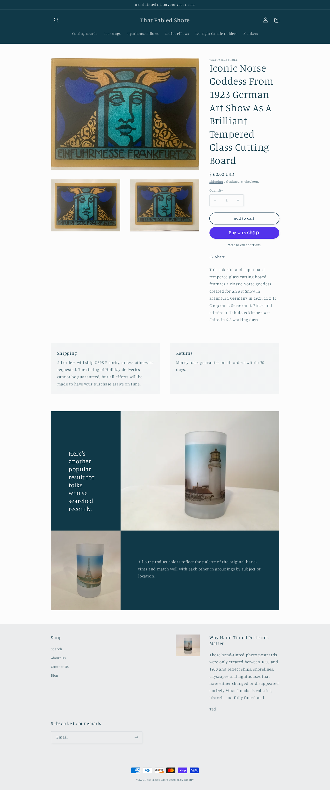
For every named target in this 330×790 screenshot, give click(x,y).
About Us (58, 658)
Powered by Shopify (181, 779)
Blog (54, 675)
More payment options (244, 245)
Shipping (216, 181)
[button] (56, 20)
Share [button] (220, 257)
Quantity (216, 190)
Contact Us (60, 666)
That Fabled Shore (156, 779)
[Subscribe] (136, 737)
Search (56, 649)
